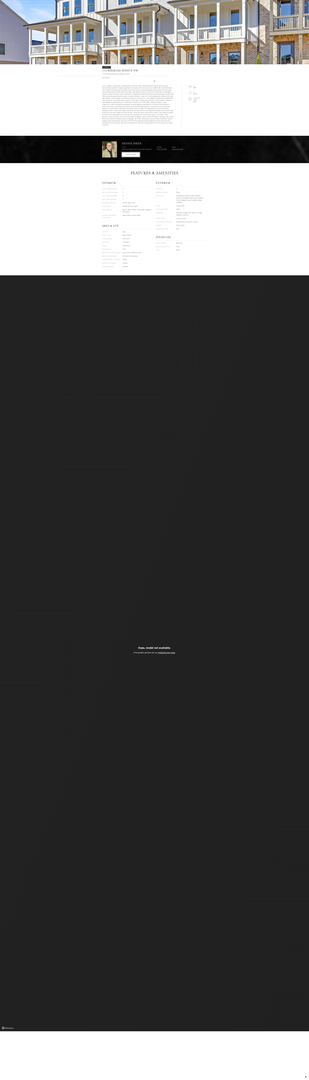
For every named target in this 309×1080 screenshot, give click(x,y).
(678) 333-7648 (162, 149)
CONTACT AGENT (131, 154)
